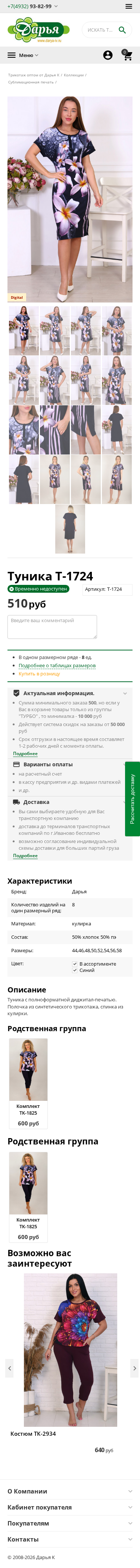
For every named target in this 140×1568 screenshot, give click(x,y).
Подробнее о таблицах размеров (57, 665)
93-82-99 (29, 6)
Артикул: (95, 589)
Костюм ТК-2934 (33, 1433)
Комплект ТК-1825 (28, 1109)
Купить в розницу (39, 673)
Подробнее (25, 753)
